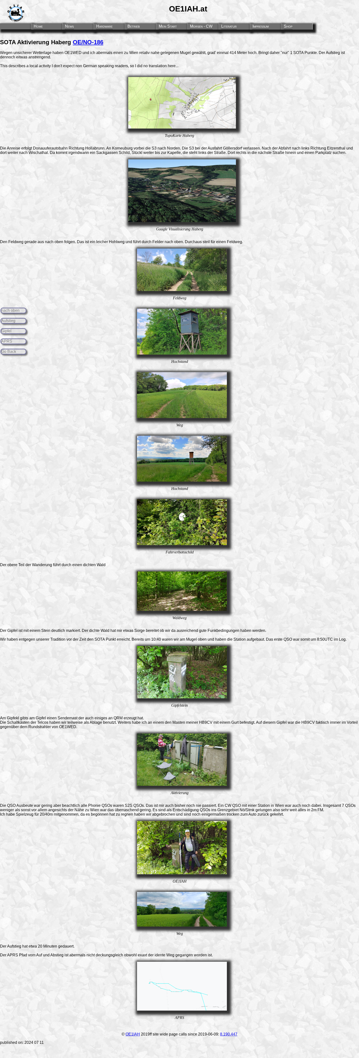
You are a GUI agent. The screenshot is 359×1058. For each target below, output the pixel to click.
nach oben (10, 310)
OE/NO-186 (88, 42)
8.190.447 (228, 1034)
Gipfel (6, 331)
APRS (6, 341)
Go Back (8, 351)
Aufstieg (8, 321)
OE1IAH (133, 1034)
